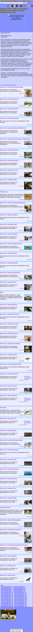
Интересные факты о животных (17, 1)
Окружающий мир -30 (20, 606)
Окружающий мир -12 (20, 593)
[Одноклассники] (10, 6)
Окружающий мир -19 (7, 599)
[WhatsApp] (27, 6)
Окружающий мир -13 (7, 595)
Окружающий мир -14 (20, 595)
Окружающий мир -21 (7, 600)
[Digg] (17, 6)
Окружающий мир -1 (6, 586)
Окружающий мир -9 (6, 592)
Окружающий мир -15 (7, 596)
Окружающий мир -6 (19, 589)
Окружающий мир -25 (7, 603)
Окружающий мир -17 (7, 597)
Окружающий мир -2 (19, 586)
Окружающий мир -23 (7, 602)
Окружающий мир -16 (20, 596)
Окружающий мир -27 (7, 604)
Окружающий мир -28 (20, 604)
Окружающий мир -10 (20, 592)
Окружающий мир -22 (20, 600)
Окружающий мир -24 (20, 602)
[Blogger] (15, 6)
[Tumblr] (23, 6)
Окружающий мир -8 (19, 590)
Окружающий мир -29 (7, 606)
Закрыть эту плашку (16, 631)
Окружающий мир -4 (19, 588)
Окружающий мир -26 (20, 603)
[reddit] (19, 6)
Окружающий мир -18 (20, 597)
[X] (12, 6)
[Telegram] (30, 6)
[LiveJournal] (21, 6)
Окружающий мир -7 (6, 590)
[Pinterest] (32, 6)
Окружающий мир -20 (20, 599)
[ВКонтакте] (8, 6)
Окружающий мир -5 (6, 589)
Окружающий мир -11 (7, 593)
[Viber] (25, 6)
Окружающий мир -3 (6, 588)
